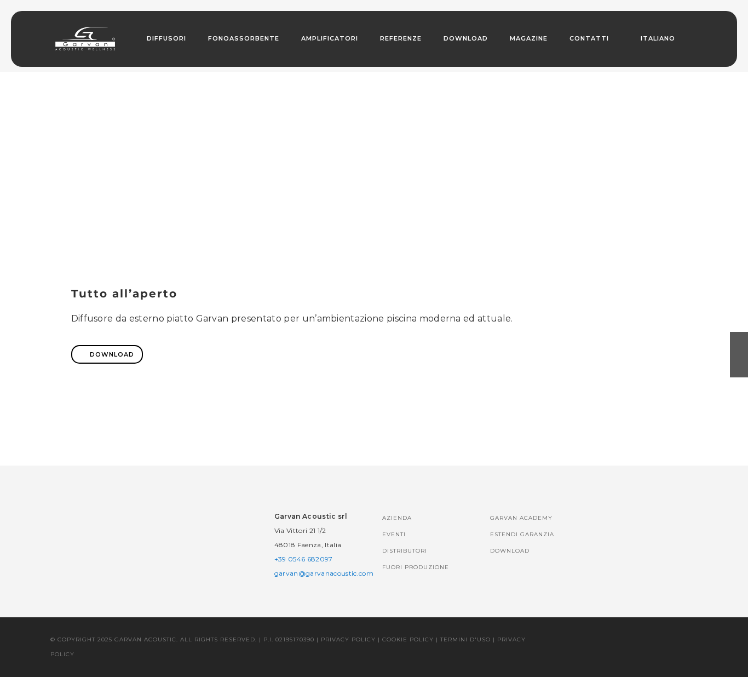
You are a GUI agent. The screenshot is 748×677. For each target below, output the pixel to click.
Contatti (589, 38)
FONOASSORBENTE (243, 38)
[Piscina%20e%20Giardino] (298, 418)
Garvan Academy (521, 517)
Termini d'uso (465, 639)
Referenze (401, 38)
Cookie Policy (408, 639)
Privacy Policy (348, 639)
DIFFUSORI (166, 38)
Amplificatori (329, 38)
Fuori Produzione (415, 567)
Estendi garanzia (522, 534)
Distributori (404, 550)
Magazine (529, 38)
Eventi (394, 534)
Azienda (397, 517)
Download (466, 38)
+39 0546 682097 (303, 559)
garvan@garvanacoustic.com (323, 573)
